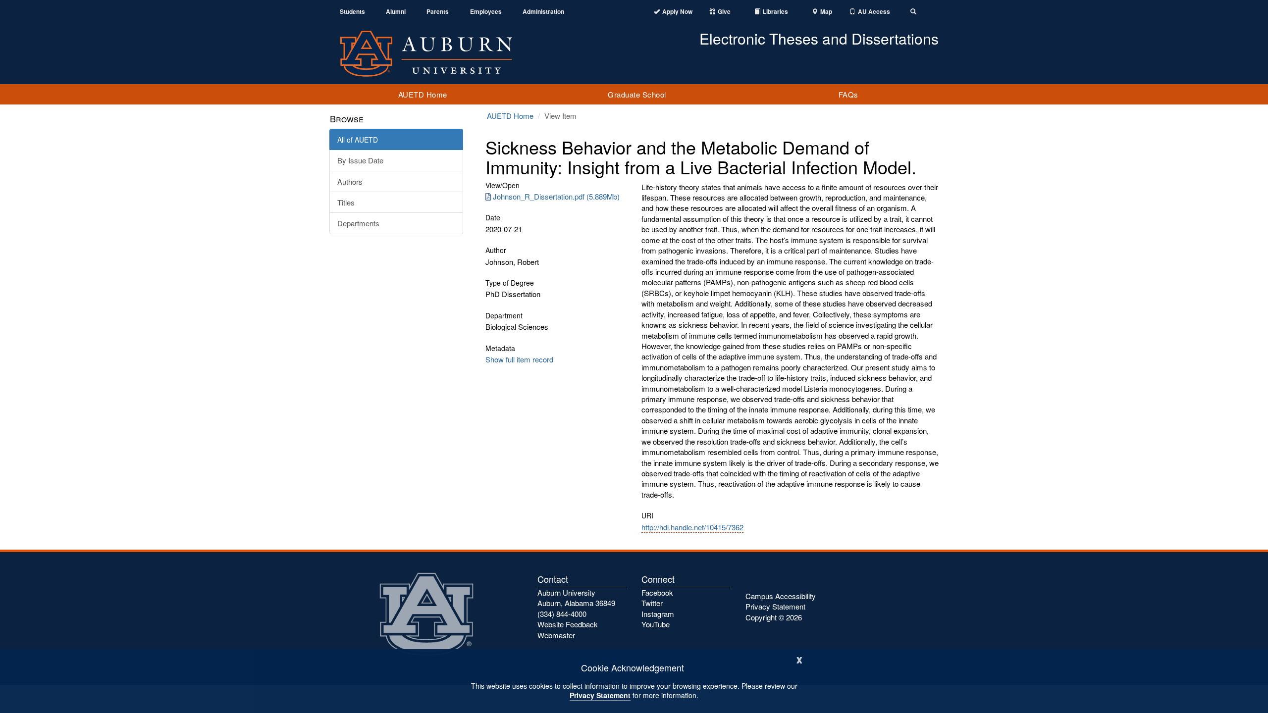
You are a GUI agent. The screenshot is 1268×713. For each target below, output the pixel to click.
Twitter (652, 603)
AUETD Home (422, 94)
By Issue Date (360, 160)
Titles (346, 202)
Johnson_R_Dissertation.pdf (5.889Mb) (556, 196)
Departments (358, 223)
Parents (437, 11)
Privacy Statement (600, 695)
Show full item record (519, 359)
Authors (350, 181)
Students (352, 11)
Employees (486, 11)
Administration (543, 11)
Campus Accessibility (780, 596)
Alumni (396, 11)
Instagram (657, 614)
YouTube (655, 624)
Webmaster (556, 635)
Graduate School (637, 94)
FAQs (848, 94)
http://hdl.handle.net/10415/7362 (692, 527)
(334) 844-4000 (561, 614)
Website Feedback (567, 624)
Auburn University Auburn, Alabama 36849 (576, 597)
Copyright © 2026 (773, 617)
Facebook (657, 592)
